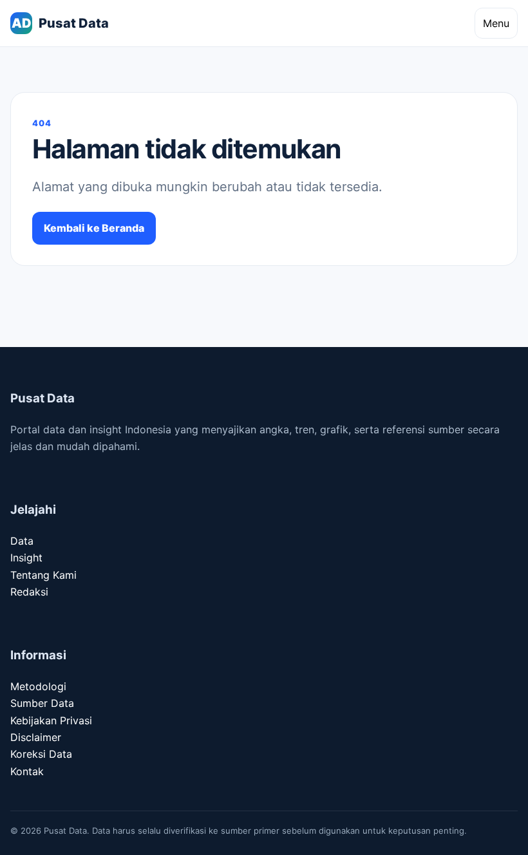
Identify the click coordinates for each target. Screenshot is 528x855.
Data (21, 540)
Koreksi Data (41, 753)
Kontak (27, 771)
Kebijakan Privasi (51, 720)
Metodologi (38, 686)
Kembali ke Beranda (94, 227)
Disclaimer (35, 737)
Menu (496, 23)
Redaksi (29, 591)
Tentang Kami (43, 574)
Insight (26, 557)
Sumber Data (42, 703)
